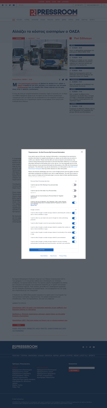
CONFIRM (41, 249)
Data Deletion (44, 255)
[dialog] (53, 204)
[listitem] (53, 181)
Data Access (53, 255)
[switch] (74, 185)
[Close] (82, 152)
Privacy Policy (63, 255)
